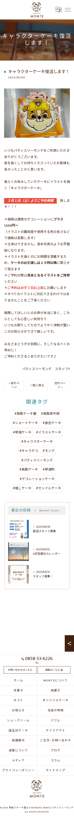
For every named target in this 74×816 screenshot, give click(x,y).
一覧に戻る (37, 385)
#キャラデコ (28, 451)
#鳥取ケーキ (28, 469)
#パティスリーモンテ (37, 460)
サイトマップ (56, 770)
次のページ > (60, 385)
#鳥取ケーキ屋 (25, 414)
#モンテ (49, 451)
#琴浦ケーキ (22, 432)
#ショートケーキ (25, 423)
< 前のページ (14, 385)
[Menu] (67, 9)
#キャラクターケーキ (37, 442)
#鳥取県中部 (50, 414)
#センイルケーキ (48, 488)
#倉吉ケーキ (52, 423)
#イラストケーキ (48, 432)
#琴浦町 (49, 469)
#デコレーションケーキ (37, 479)
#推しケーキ (22, 488)
